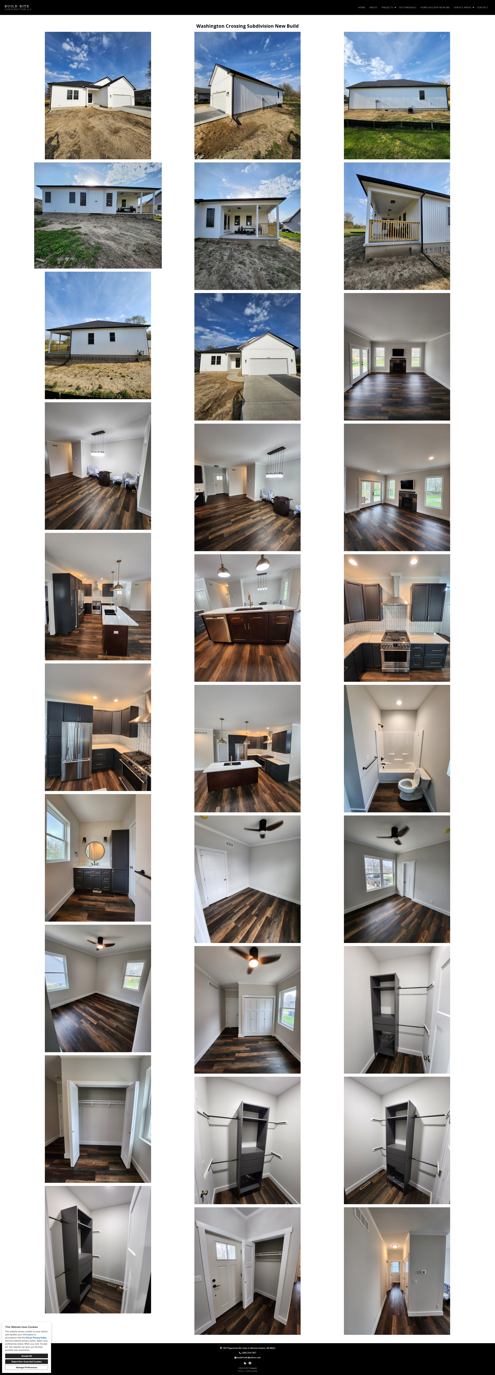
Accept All (26, 1356)
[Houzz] (245, 1363)
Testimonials (407, 7)
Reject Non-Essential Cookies (27, 1361)
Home (361, 7)
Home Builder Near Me (435, 7)
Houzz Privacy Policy (36, 1337)
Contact (482, 7)
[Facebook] (250, 1363)
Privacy (241, 1371)
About (373, 7)
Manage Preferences (26, 1367)
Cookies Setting (251, 1371)
